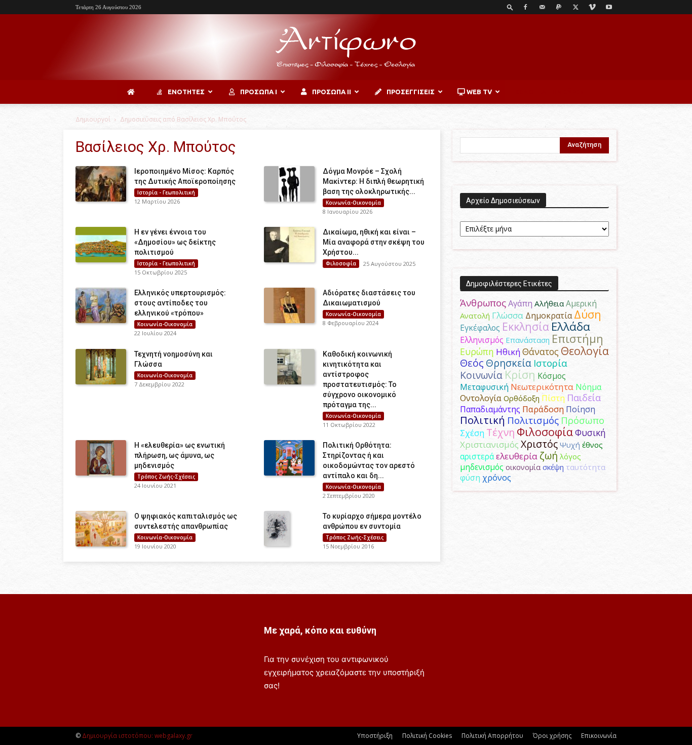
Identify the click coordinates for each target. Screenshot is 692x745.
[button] (510, 7)
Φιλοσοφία (341, 263)
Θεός (472, 363)
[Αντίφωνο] (346, 47)
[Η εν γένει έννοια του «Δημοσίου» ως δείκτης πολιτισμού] (100, 244)
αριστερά (477, 456)
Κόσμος (551, 375)
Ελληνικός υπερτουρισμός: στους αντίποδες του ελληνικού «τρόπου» (180, 303)
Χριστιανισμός (489, 444)
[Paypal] (558, 7)
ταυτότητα (585, 467)
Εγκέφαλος (480, 327)
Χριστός (539, 444)
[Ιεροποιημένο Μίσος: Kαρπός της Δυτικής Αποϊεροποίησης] (100, 184)
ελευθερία (516, 456)
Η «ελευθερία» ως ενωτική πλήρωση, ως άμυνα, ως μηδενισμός (179, 455)
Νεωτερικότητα (542, 387)
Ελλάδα (570, 326)
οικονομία (523, 467)
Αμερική (581, 303)
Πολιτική (482, 420)
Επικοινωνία (599, 735)
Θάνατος (540, 351)
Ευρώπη (477, 351)
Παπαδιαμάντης (490, 409)
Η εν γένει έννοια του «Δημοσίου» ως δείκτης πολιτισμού (175, 242)
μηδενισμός (482, 467)
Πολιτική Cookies (427, 735)
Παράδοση (543, 409)
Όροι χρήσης (552, 735)
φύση (470, 477)
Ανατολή (475, 315)
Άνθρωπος (483, 302)
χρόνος (496, 477)
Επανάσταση (528, 340)
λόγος (570, 456)
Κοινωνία (481, 375)
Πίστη (553, 398)
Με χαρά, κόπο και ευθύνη (320, 630)
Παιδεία (584, 397)
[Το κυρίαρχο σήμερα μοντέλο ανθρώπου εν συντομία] (277, 528)
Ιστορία (550, 363)
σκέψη (553, 467)
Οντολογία (481, 398)
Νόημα (588, 387)
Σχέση (472, 433)
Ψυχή (570, 445)
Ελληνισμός (482, 339)
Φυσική (590, 432)
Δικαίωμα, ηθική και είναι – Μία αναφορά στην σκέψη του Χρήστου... (374, 242)
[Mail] (542, 7)
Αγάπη (520, 303)
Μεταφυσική (484, 387)
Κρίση (520, 374)
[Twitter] (575, 7)
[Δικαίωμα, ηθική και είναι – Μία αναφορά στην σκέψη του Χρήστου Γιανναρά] (289, 244)
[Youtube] (609, 7)
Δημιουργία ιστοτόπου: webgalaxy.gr (137, 735)
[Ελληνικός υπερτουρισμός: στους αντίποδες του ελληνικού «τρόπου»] (100, 305)
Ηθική (508, 352)
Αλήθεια (549, 303)
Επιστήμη (577, 338)
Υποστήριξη (375, 735)
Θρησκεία (508, 363)
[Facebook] (525, 7)
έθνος (592, 445)
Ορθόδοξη (522, 398)
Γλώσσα (507, 315)
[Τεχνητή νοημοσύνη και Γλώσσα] (100, 366)
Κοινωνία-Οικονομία (353, 202)
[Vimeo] (592, 7)
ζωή (549, 455)
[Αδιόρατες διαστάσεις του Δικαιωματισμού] (289, 305)
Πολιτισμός (533, 420)
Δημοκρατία (548, 315)
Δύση (587, 314)
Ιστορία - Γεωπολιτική (166, 192)
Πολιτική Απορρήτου (492, 735)
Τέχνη (500, 432)
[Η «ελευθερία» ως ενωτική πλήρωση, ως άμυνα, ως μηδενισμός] (100, 458)
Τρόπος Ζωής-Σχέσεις (166, 476)
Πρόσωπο (582, 420)
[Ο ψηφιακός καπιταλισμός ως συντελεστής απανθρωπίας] (100, 528)
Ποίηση (580, 409)
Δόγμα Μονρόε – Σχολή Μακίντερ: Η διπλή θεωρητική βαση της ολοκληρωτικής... (373, 181)
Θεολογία (585, 350)
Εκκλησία (525, 326)
